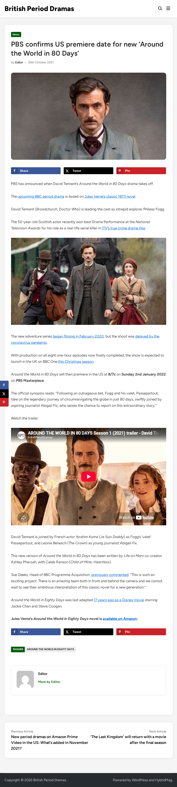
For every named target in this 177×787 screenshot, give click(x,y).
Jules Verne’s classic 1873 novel (109, 196)
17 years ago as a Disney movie (119, 600)
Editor (19, 62)
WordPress (140, 780)
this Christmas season (75, 361)
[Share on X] (4, 393)
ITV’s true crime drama (123, 228)
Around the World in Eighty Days (50, 649)
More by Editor (49, 682)
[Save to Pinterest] (4, 402)
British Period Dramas (39, 9)
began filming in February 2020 (78, 336)
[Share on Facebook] (4, 385)
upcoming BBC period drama (41, 196)
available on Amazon (120, 618)
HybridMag (163, 780)
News (16, 34)
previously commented (109, 575)
